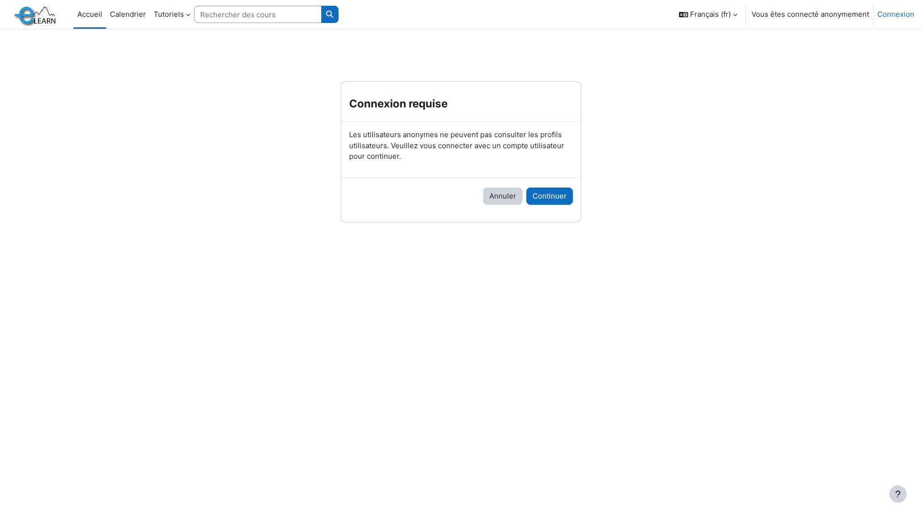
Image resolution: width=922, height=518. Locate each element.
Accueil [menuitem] (89, 14)
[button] (708, 14)
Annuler (502, 195)
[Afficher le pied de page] (898, 494)
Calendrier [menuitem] (128, 14)
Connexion (895, 14)
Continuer (550, 195)
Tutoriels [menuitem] (169, 14)
